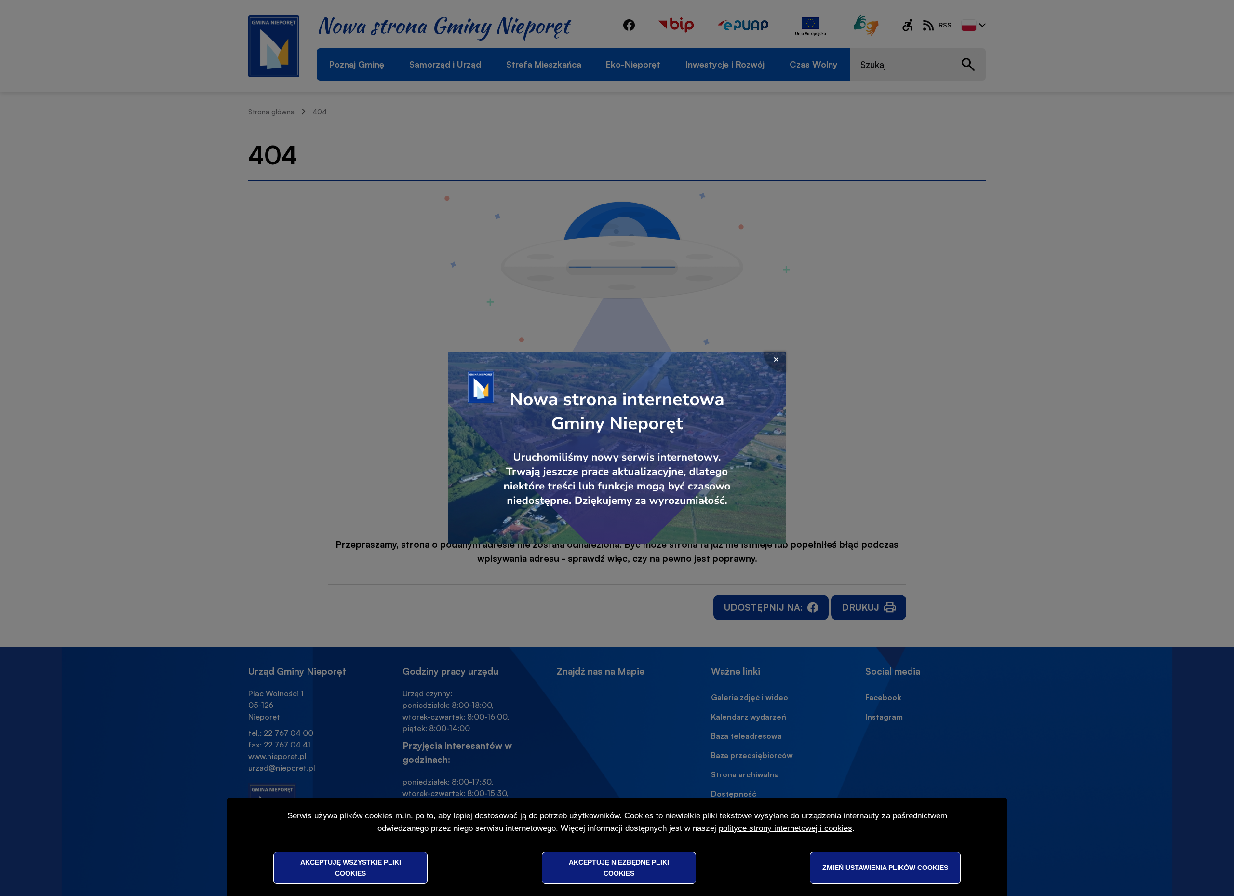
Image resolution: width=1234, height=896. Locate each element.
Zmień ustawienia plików (885, 867)
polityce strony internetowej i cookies (785, 828)
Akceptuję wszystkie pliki (350, 867)
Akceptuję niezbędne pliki (619, 867)
